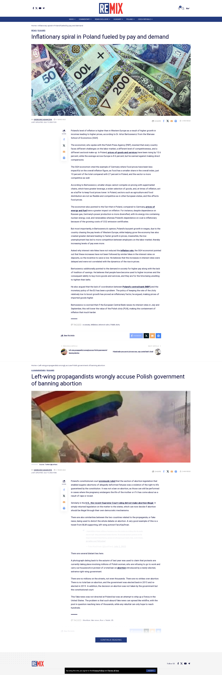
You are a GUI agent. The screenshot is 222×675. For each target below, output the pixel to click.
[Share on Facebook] (163, 121)
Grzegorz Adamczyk (43, 119)
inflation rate (127, 250)
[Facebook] (33, 8)
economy (86, 324)
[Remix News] (111, 8)
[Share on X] (167, 121)
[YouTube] (40, 8)
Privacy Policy (98, 671)
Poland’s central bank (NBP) (137, 286)
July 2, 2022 (120, 546)
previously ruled (107, 481)
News (34, 30)
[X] (36, 8)
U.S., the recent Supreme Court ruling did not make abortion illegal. (119, 503)
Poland (41, 30)
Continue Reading (111, 640)
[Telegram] (43, 8)
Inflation (94, 324)
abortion (121, 568)
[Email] (171, 121)
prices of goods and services (122, 152)
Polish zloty (115, 324)
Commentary (38, 370)
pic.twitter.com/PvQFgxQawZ (96, 541)
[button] (151, 670)
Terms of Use (113, 671)
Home (34, 26)
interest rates (104, 324)
